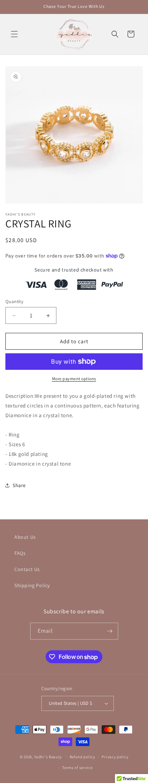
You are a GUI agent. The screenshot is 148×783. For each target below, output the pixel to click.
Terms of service (77, 767)
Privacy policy (115, 756)
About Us (25, 537)
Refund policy (82, 756)
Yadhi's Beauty (48, 756)
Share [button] (19, 485)
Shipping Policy (32, 585)
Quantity (14, 301)
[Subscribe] (110, 631)
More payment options (74, 378)
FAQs (20, 553)
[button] (14, 34)
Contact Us (27, 569)
